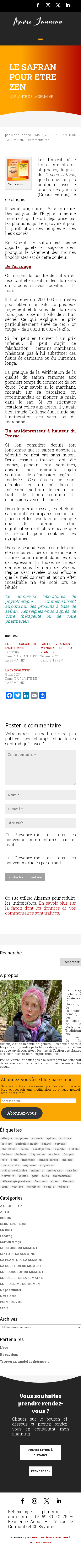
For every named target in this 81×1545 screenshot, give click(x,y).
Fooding (6, 1236)
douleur (6, 1154)
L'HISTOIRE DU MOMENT (19, 1248)
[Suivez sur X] (58, 5)
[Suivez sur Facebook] (38, 5)
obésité (23, 1175)
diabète (74, 1148)
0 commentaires (37, 140)
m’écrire (49, 1060)
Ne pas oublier (10, 1290)
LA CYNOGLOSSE (17, 670)
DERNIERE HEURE (13, 1224)
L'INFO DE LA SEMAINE (17, 1254)
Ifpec (4, 1347)
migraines (46, 1165)
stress (55, 1181)
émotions (33, 1186)
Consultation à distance (40, 1452)
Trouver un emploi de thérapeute (24, 1362)
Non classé (8, 1296)
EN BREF (6, 1230)
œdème (63, 1186)
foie (4, 1159)
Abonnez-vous (22, 1113)
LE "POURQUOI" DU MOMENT (22, 1272)
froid (14, 1159)
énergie (49, 1186)
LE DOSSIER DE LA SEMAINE (21, 1278)
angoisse (22, 1138)
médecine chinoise (14, 1170)
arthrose (65, 1138)
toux (5, 1186)
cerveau (60, 1143)
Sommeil (41, 1181)
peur (35, 1175)
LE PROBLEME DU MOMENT (21, 1284)
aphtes (51, 1138)
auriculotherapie (27, 1143)
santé (4, 1308)
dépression (38, 1154)
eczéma (54, 1154)
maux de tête (10, 1165)
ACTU (4, 1212)
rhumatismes (62, 1175)
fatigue (68, 1154)
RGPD (59, 1537)
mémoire (37, 1170)
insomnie (28, 1159)
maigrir (67, 1159)
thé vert (68, 1181)
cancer (46, 1143)
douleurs (21, 1154)
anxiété (37, 1138)
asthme (7, 1143)
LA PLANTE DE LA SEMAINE (31, 96)
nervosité (8, 1175)
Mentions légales (43, 1537)
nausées (71, 1170)
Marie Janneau (22, 135)
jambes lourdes (48, 1159)
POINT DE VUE (11, 1302)
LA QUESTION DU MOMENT (21, 1266)
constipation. (42, 1148)
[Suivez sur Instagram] (48, 5)
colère (25, 1148)
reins (45, 1175)
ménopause (54, 1170)
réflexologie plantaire (16, 1181)
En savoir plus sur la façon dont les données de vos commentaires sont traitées (40, 908)
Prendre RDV (40, 1471)
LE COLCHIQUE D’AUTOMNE (21, 646)
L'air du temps (10, 1242)
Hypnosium (9, 1354)
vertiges (17, 1186)
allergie (7, 1138)
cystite (60, 1148)
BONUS (5, 1218)
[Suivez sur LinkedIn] (68, 5)
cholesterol (9, 1148)
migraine (29, 1165)
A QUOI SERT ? (11, 1206)
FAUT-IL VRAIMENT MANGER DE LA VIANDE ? (56, 648)
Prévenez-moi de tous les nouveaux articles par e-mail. (40, 860)
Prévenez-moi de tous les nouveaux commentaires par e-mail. (40, 839)
